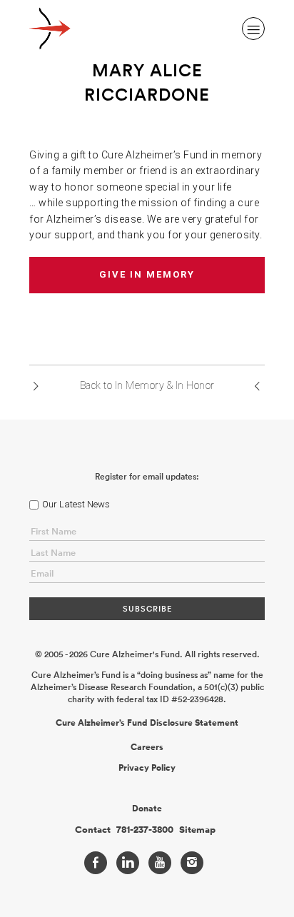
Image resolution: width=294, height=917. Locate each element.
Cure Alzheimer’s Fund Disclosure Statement (147, 722)
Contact (93, 830)
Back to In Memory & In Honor (147, 385)
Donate (147, 808)
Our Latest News (76, 504)
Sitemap (197, 830)
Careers (147, 747)
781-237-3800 (144, 830)
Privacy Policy (147, 767)
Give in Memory (147, 274)
